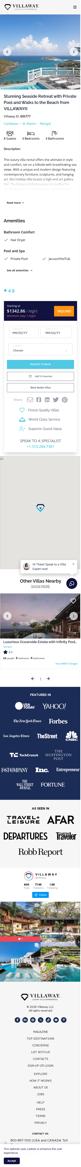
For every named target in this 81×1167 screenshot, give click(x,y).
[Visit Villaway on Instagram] (33, 1020)
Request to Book (40, 364)
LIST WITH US (40, 1052)
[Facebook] (38, 399)
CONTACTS (40, 1059)
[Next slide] (48, 678)
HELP (40, 1103)
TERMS (40, 1116)
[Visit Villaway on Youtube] (56, 1020)
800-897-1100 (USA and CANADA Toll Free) (39, 1143)
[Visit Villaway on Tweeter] (40, 1020)
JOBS (40, 1094)
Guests (17, 346)
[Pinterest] (65, 400)
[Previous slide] (33, 678)
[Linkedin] (47, 399)
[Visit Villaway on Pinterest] (63, 1020)
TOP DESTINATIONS (40, 1039)
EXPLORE (40, 1074)
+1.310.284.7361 (40, 446)
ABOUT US (40, 1088)
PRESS (40, 1109)
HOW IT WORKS (40, 1081)
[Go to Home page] (22, 7)
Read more (14, 202)
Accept (12, 1160)
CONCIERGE (40, 1045)
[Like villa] (73, 600)
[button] (7, 52)
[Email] (30, 400)
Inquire (64, 311)
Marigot (45, 124)
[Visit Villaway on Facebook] (17, 1020)
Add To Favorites (43, 376)
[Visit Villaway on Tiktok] (48, 1020)
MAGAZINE (40, 1032)
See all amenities (17, 270)
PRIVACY (40, 1123)
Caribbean (11, 124)
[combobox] (40, 350)
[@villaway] (28, 876)
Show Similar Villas (40, 387)
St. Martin (29, 124)
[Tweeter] (56, 400)
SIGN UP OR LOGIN (40, 1066)
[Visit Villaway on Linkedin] (25, 1020)
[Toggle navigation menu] (75, 7)
